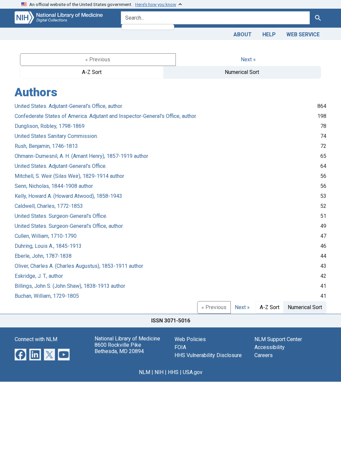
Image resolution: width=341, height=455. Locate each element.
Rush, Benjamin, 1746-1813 (46, 146)
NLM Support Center (278, 339)
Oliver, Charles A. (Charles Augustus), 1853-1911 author (79, 266)
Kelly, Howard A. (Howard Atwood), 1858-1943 (68, 196)
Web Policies (190, 339)
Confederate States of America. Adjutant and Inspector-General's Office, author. (106, 116)
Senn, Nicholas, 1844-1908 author (54, 186)
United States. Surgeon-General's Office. (61, 216)
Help (269, 34)
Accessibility (269, 347)
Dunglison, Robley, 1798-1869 (50, 126)
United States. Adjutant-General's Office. (61, 166)
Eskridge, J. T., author (39, 276)
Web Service (303, 34)
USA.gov (192, 372)
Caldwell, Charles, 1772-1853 (49, 206)
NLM (144, 372)
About (242, 34)
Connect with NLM (36, 339)
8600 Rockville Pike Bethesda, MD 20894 (119, 348)
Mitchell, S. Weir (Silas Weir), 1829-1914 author (69, 176)
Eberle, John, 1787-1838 (43, 256)
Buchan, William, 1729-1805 (47, 296)
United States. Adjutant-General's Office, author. (69, 106)
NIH (159, 372)
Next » (248, 59)
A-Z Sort (92, 72)
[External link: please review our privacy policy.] (20, 354)
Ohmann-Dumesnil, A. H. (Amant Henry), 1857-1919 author (81, 156)
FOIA (180, 347)
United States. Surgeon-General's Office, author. (69, 226)
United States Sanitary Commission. (56, 136)
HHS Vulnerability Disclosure (208, 355)
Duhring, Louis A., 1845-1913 (48, 246)
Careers (263, 355)
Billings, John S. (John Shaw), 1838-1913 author (70, 286)
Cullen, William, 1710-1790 (46, 236)
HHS (173, 372)
